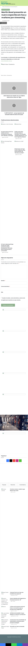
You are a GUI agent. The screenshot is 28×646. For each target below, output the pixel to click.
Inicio (3, 6)
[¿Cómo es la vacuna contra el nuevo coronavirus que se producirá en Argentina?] (5, 608)
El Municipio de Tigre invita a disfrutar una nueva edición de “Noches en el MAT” (20, 151)
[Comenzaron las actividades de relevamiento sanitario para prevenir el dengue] (5, 622)
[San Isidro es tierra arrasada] (5, 628)
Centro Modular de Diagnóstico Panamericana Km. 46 (18, 599)
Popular (4, 484)
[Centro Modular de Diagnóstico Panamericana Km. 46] (5, 601)
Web (2, 292)
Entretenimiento (13, 6)
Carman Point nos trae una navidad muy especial (16, 593)
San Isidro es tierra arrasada (17, 626)
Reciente (13, 484)
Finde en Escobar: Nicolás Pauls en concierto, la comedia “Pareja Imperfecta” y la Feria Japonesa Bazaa (21, 134)
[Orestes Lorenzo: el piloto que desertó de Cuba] (5, 539)
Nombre (3, 280)
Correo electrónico (5, 286)
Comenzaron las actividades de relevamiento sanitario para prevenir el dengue (18, 621)
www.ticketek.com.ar (6, 61)
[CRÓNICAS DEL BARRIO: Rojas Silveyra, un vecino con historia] (5, 615)
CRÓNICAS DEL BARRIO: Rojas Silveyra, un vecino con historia (17, 613)
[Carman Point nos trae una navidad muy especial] (5, 594)
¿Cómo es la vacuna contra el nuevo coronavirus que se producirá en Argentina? (17, 608)
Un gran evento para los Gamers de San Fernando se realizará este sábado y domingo (7, 133)
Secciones (7, 6)
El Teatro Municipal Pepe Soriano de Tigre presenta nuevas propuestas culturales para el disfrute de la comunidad (7, 247)
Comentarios (23, 484)
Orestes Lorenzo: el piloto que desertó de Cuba (17, 489)
